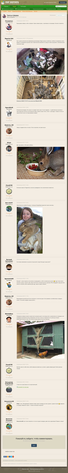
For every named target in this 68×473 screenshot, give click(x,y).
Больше (59, 9)
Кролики (24, 17)
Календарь (23, 6)
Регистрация (62, 2)
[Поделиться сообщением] (64, 21)
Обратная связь (25, 469)
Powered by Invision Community (34, 471)
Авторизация (52, 15)
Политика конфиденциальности (37, 469)
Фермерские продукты (8, 9)
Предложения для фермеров (23, 9)
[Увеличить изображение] (30, 230)
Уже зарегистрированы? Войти (50, 2)
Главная (6, 6)
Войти (34, 445)
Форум (14, 6)
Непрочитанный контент (38, 9)
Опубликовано (22, 20)
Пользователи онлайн (51, 9)
